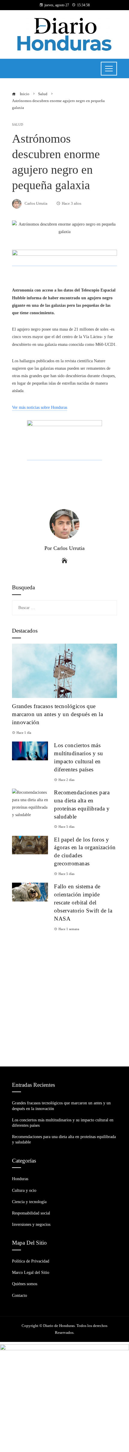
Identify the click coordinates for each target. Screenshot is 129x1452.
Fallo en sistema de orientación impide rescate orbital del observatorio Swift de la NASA (83, 902)
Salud (17, 124)
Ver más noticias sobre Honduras (39, 407)
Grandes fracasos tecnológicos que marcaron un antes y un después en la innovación (57, 714)
